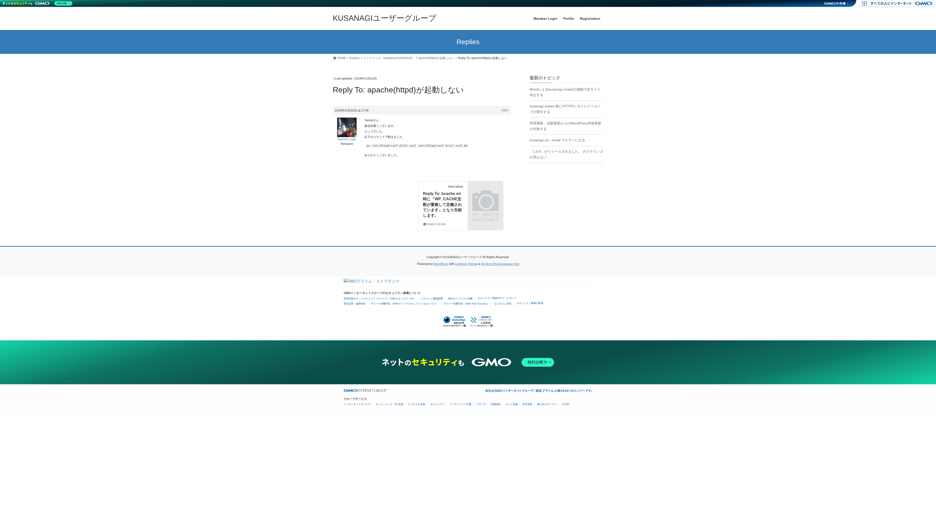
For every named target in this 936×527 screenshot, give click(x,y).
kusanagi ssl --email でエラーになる (557, 140)
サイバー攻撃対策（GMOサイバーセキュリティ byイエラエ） (405, 303)
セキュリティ (437, 404)
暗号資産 (527, 404)
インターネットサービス (357, 404)
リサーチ (481, 404)
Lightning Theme (466, 264)
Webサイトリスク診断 (460, 298)
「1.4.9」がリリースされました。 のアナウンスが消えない (566, 154)
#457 (505, 110)
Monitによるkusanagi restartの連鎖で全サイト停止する (565, 92)
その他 (565, 404)
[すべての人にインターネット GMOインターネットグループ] (902, 3)
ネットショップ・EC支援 (389, 404)
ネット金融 (512, 404)
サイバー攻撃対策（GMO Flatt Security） (466, 303)
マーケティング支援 (460, 404)
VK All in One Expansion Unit (500, 264)
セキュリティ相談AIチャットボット (497, 298)
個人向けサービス (547, 404)
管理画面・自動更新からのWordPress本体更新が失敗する (565, 126)
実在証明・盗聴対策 (355, 303)
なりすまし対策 (502, 303)
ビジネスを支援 (416, 404)
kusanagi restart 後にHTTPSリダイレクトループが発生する (565, 109)
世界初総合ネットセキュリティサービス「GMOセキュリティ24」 (380, 298)
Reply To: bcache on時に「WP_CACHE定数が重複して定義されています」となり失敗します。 (442, 205)
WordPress (441, 264)
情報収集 (496, 404)
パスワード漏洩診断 (432, 298)
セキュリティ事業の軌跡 (530, 303)
